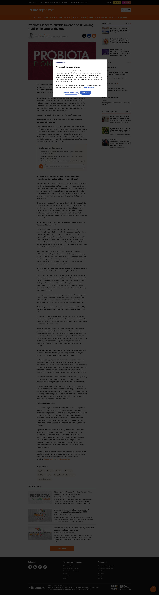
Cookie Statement (88, 87)
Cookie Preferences (71, 92)
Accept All (85, 92)
